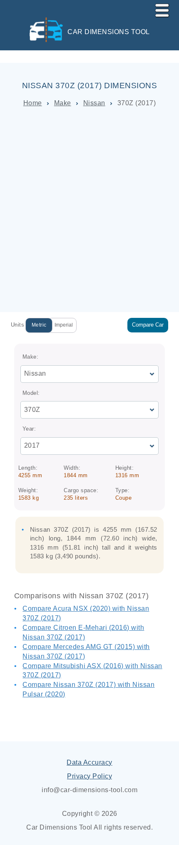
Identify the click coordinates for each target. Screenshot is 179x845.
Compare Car (148, 325)
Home (32, 103)
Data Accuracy (89, 762)
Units (18, 325)
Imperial (64, 325)
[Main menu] (158, 8)
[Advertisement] (89, 210)
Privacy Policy (89, 776)
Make (62, 103)
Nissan (94, 103)
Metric (39, 325)
